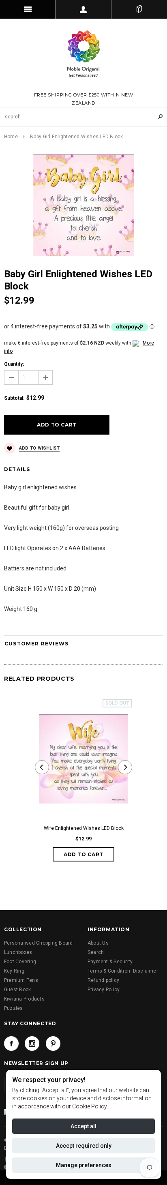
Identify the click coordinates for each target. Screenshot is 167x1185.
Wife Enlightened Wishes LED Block (84, 828)
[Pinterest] (53, 1043)
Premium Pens (21, 980)
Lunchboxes (18, 952)
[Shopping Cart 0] (139, 9)
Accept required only (83, 1145)
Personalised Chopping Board (38, 943)
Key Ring (14, 971)
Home (11, 136)
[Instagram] (32, 1043)
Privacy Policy (104, 989)
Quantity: (14, 364)
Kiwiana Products (24, 999)
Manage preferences (83, 1165)
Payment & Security (110, 961)
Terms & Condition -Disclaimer (123, 971)
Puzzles (13, 1008)
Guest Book (17, 989)
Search (96, 952)
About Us (98, 943)
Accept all (83, 1126)
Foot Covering (20, 961)
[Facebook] (11, 1043)
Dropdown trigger (83, 9)
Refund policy (103, 980)
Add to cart (83, 854)
